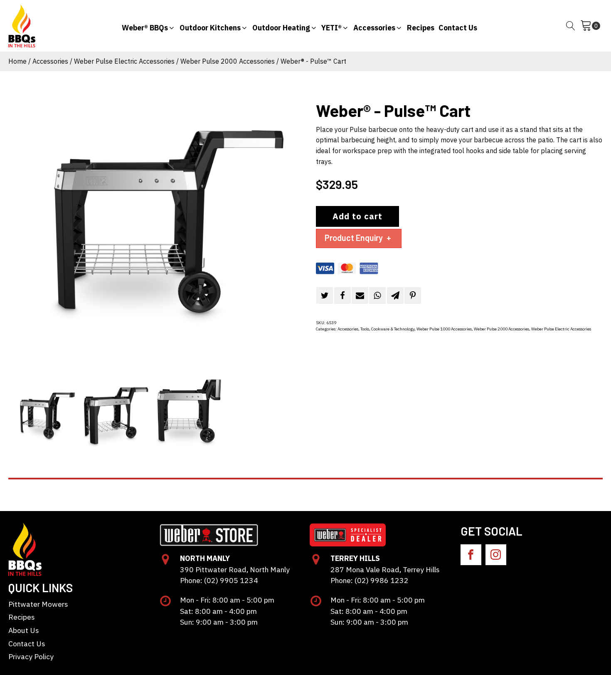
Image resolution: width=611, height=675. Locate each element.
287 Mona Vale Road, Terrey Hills (385, 569)
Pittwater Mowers (38, 604)
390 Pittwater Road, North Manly (235, 569)
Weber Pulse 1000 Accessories (444, 329)
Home (17, 61)
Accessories (50, 61)
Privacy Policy (31, 656)
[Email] (360, 295)
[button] (148, 26)
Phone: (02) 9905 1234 (219, 580)
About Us (23, 630)
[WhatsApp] (377, 295)
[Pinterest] (412, 295)
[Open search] (571, 26)
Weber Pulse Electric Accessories (124, 61)
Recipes (21, 617)
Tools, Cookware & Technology (387, 329)
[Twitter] (324, 295)
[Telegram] (395, 295)
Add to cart (357, 216)
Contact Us (26, 643)
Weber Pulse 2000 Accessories (227, 61)
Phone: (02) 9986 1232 (369, 580)
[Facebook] (342, 295)
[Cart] (590, 26)
